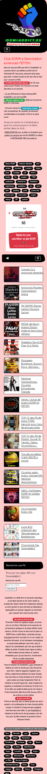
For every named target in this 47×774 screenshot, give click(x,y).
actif (37, 164)
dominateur (34, 182)
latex (7, 191)
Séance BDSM (10, 164)
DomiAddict (7, 258)
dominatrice (21, 182)
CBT (16, 200)
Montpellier (26, 738)
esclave (8, 168)
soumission (9, 182)
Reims (8, 747)
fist (15, 177)
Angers (35, 751)
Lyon (25, 734)
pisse (7, 173)
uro (31, 186)
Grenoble (17, 751)
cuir (25, 173)
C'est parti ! (11, 589)
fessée (8, 177)
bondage (16, 173)
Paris (7, 734)
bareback (18, 168)
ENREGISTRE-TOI (11, 132)
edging (38, 168)
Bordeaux (21, 742)
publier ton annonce (12, 135)
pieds (25, 191)
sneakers (24, 177)
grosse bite (35, 191)
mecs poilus (22, 195)
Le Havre (17, 747)
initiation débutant (25, 164)
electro (33, 173)
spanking (16, 191)
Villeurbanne (18, 756)
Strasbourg (9, 742)
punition (25, 200)
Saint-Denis (31, 756)
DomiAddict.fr (36, 711)
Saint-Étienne (28, 747)
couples (33, 195)
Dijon (27, 751)
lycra (38, 186)
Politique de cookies (33, 768)
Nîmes (8, 756)
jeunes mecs (10, 195)
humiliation (21, 186)
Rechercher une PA (13, 581)
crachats (28, 168)
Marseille (16, 734)
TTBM (33, 177)
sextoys (8, 200)
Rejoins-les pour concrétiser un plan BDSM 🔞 (23, 240)
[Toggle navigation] (7, 49)
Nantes (15, 738)
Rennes (38, 742)
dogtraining (10, 186)
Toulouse (35, 734)
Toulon (8, 751)
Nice (7, 738)
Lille (30, 742)
